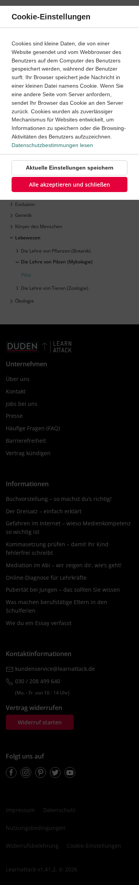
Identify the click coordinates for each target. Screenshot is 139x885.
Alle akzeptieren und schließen (69, 184)
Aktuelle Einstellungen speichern (70, 168)
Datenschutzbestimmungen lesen (52, 145)
